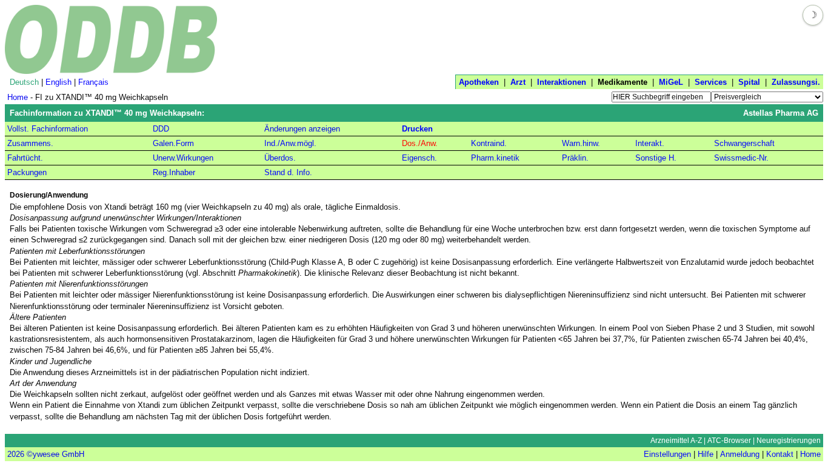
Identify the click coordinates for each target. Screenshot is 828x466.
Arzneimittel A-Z (676, 440)
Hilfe (705, 454)
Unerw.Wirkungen (183, 157)
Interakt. (649, 143)
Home (17, 97)
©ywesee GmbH (54, 454)
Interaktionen (561, 82)
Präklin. (575, 157)
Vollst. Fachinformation (47, 128)
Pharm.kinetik (495, 157)
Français (93, 82)
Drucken (417, 128)
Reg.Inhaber (174, 172)
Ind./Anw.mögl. (290, 143)
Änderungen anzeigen (302, 128)
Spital (749, 82)
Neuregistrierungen (788, 440)
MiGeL (671, 82)
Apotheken (479, 82)
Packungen (27, 172)
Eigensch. (419, 157)
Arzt (518, 82)
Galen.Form (173, 143)
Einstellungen (667, 454)
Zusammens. (30, 143)
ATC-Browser (729, 440)
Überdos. (280, 157)
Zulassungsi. (796, 82)
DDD (161, 128)
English (58, 82)
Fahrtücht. (25, 157)
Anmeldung (740, 454)
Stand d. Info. (288, 172)
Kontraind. (489, 143)
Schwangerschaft (744, 143)
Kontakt (779, 454)
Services (711, 82)
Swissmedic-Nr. (741, 157)
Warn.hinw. (581, 143)
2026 (15, 454)
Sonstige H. (655, 157)
